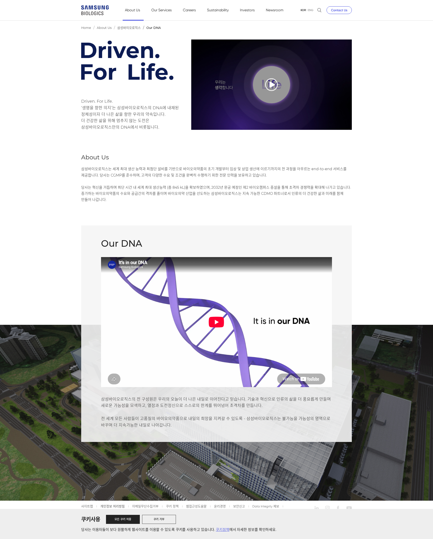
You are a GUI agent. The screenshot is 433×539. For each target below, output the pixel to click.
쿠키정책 (222, 529)
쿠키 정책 (172, 506)
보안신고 (239, 506)
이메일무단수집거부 (145, 506)
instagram (327, 508)
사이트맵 (87, 506)
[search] (319, 10)
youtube (349, 508)
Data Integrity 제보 (265, 506)
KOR (303, 10)
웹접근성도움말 (196, 506)
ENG (310, 10)
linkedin (316, 508)
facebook (338, 508)
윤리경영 (220, 506)
